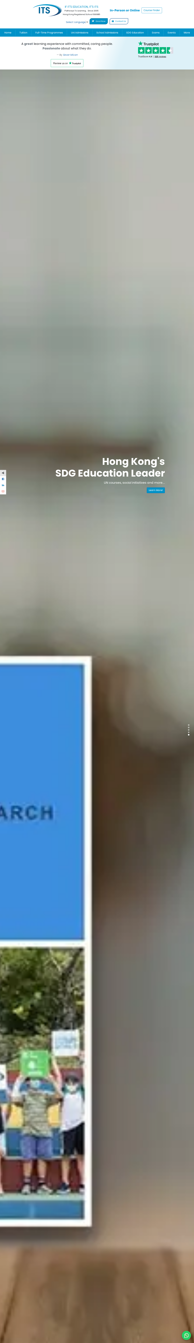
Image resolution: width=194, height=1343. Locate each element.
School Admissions (107, 32)
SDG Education (135, 32)
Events (172, 32)
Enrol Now (100, 21)
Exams (156, 32)
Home (7, 32)
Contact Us (120, 21)
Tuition (23, 32)
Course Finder (152, 10)
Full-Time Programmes (49, 32)
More (187, 32)
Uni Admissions (79, 32)
